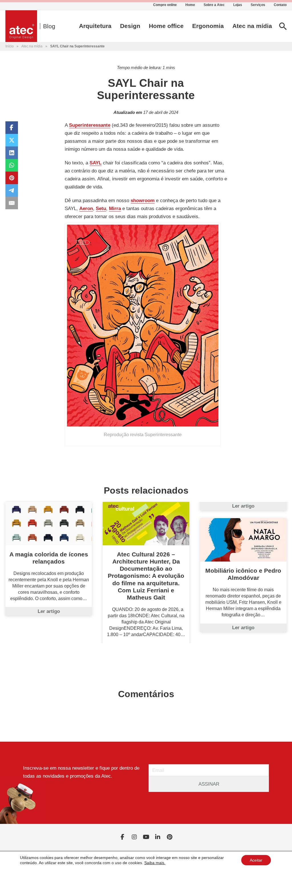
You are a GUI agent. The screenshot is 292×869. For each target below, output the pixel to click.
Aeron (86, 208)
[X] (11, 140)
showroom (143, 200)
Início (9, 46)
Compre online (165, 5)
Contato (280, 5)
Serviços (258, 5)
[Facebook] (11, 127)
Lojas (237, 5)
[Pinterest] (11, 178)
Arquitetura (95, 26)
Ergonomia (208, 26)
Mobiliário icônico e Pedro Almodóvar (243, 574)
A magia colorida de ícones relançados (48, 558)
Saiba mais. (154, 862)
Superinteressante (89, 125)
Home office (166, 26)
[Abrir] (283, 26)
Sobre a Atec (214, 5)
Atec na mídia (252, 26)
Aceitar (256, 860)
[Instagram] (134, 837)
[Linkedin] (158, 837)
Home (190, 5)
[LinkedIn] (11, 152)
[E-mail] (11, 203)
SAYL (96, 163)
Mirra (115, 208)
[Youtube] (146, 837)
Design (130, 26)
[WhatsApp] (11, 165)
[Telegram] (11, 190)
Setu (101, 208)
